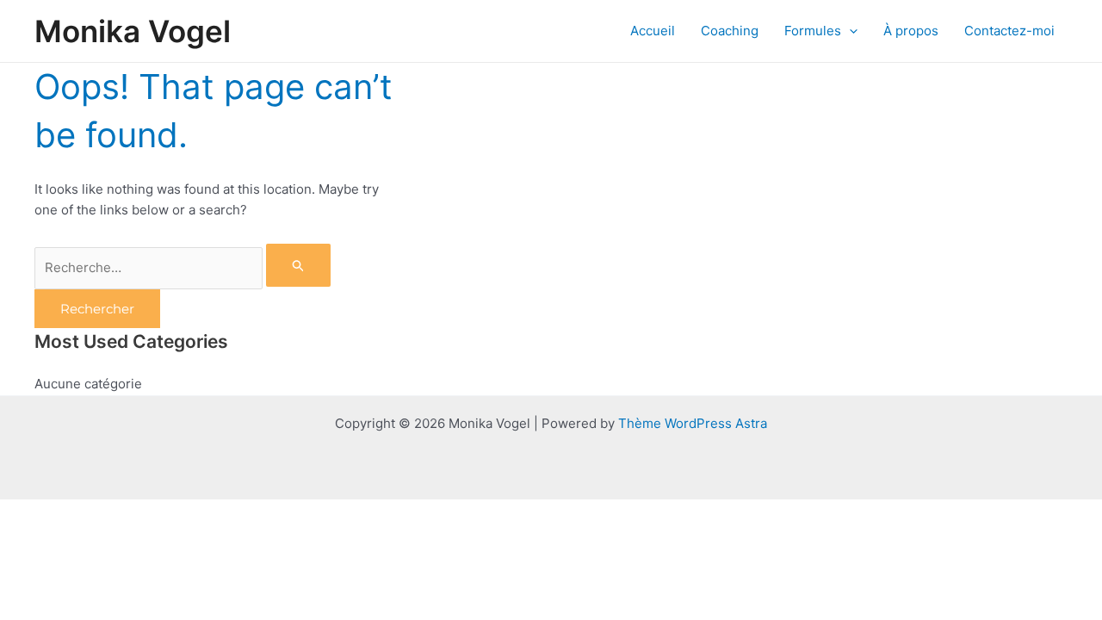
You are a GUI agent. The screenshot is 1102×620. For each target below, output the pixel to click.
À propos (910, 30)
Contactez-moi (1009, 30)
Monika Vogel (132, 31)
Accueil (652, 30)
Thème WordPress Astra (692, 423)
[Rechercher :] (182, 267)
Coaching (729, 30)
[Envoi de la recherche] (298, 265)
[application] (849, 31)
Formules (812, 30)
